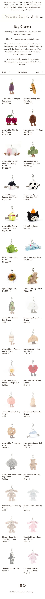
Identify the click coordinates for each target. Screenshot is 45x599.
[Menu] (41, 16)
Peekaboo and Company (25, 592)
